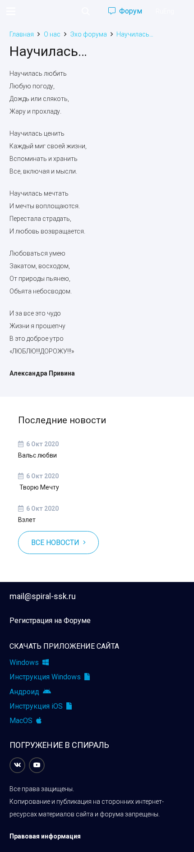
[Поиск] (86, 11)
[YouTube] (37, 765)
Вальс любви (37, 455)
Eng (168, 11)
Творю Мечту (38, 487)
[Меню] (10, 11)
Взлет (27, 519)
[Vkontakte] (17, 765)
